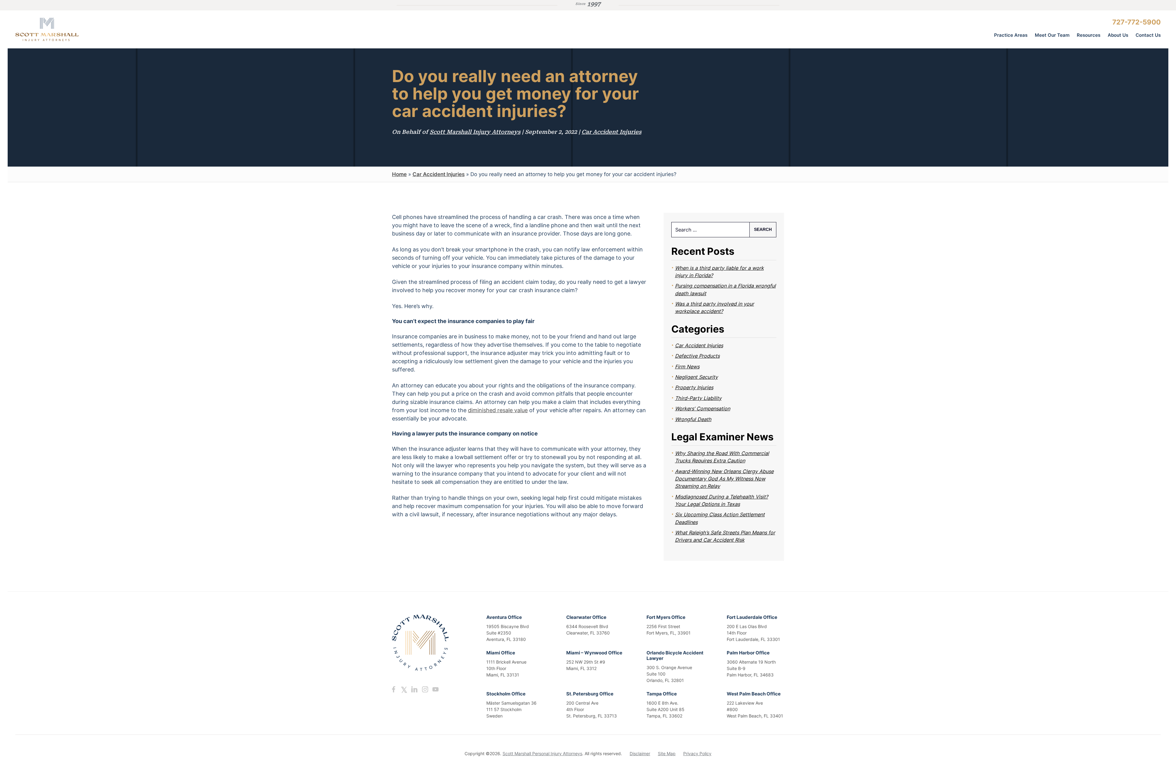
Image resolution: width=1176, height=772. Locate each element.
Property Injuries (694, 387)
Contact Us (1148, 35)
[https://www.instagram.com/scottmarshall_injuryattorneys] (425, 689)
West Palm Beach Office (754, 694)
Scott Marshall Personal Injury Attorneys (542, 753)
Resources (1088, 35)
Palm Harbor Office (748, 653)
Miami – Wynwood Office (594, 653)
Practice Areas (1010, 35)
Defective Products (697, 356)
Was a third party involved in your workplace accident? (714, 307)
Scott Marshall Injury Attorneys (475, 132)
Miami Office (500, 653)
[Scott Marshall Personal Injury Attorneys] (61, 29)
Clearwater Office (586, 617)
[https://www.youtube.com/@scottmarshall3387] (435, 689)
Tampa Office (661, 694)
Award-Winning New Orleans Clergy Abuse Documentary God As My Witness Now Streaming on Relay (724, 478)
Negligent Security (696, 377)
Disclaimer (640, 753)
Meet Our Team (1052, 35)
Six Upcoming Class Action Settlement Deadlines (720, 518)
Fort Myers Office (665, 617)
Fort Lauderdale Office (752, 617)
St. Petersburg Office (589, 694)
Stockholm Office (506, 694)
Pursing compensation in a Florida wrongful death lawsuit (725, 289)
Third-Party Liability (698, 398)
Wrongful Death (693, 419)
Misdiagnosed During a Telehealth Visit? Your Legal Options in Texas (721, 500)
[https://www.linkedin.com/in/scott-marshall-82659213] (414, 689)
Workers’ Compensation (702, 408)
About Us (1118, 35)
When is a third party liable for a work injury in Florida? (719, 271)
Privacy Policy (697, 753)
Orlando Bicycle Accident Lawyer (674, 655)
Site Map (667, 753)
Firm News (687, 366)
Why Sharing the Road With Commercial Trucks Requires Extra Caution (722, 457)
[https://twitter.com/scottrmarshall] (404, 689)
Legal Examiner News (722, 437)
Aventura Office (504, 617)
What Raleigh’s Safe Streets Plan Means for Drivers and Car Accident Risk (725, 536)
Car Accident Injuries (611, 132)
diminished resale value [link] (498, 410)
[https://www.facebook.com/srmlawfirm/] (393, 689)
